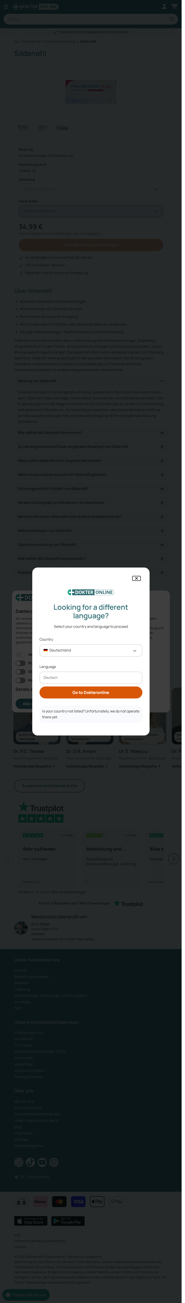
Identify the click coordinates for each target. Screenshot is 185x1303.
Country (46, 639)
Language (47, 666)
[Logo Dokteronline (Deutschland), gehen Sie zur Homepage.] (90, 592)
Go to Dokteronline (90, 692)
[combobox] (90, 650)
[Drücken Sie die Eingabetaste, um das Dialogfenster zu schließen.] (136, 578)
